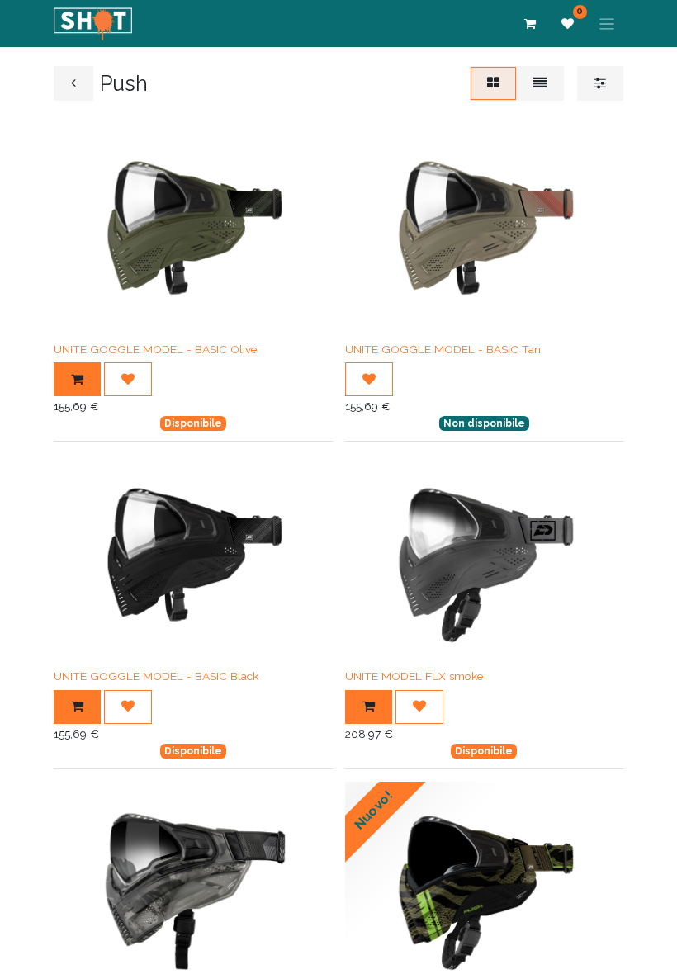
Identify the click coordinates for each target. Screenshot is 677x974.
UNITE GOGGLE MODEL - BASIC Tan (443, 349)
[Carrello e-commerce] (530, 24)
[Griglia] (493, 83)
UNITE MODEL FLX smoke (414, 676)
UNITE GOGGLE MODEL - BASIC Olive (155, 349)
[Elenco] (540, 83)
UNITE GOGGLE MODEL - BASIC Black (156, 676)
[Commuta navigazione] (607, 23)
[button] (77, 379)
